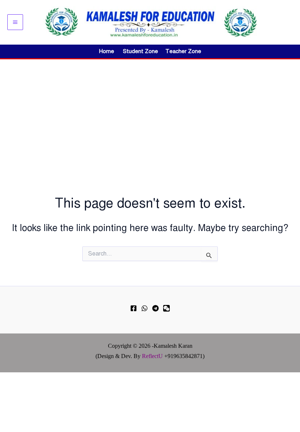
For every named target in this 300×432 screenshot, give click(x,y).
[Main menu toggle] (15, 22)
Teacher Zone (183, 51)
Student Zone (142, 51)
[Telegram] (155, 308)
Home (106, 51)
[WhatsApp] (144, 308)
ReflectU (152, 356)
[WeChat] (166, 308)
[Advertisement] (150, 114)
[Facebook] (133, 308)
